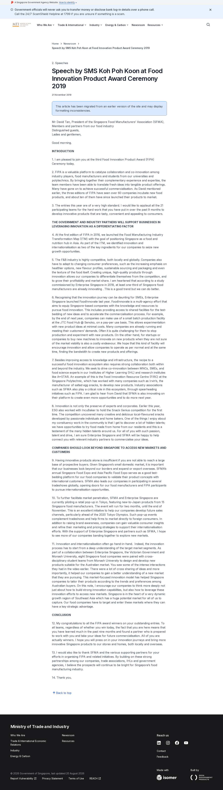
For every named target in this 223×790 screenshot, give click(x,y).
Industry (15, 750)
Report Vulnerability (21, 778)
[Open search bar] (208, 25)
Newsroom (138, 25)
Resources (68, 741)
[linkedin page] (159, 743)
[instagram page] (168, 743)
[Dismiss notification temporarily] (210, 10)
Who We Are (17, 735)
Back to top (63, 693)
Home (55, 43)
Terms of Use (76, 778)
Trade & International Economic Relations (28, 743)
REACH (94, 778)
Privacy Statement (52, 778)
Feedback (162, 756)
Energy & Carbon (20, 756)
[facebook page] (177, 743)
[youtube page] (186, 743)
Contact (161, 750)
